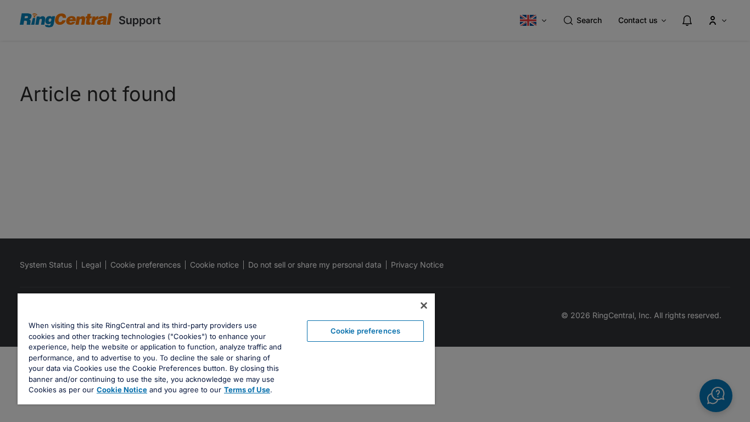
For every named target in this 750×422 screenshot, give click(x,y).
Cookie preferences (365, 330)
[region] (226, 348)
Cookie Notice (122, 389)
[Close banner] (424, 305)
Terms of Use (247, 389)
